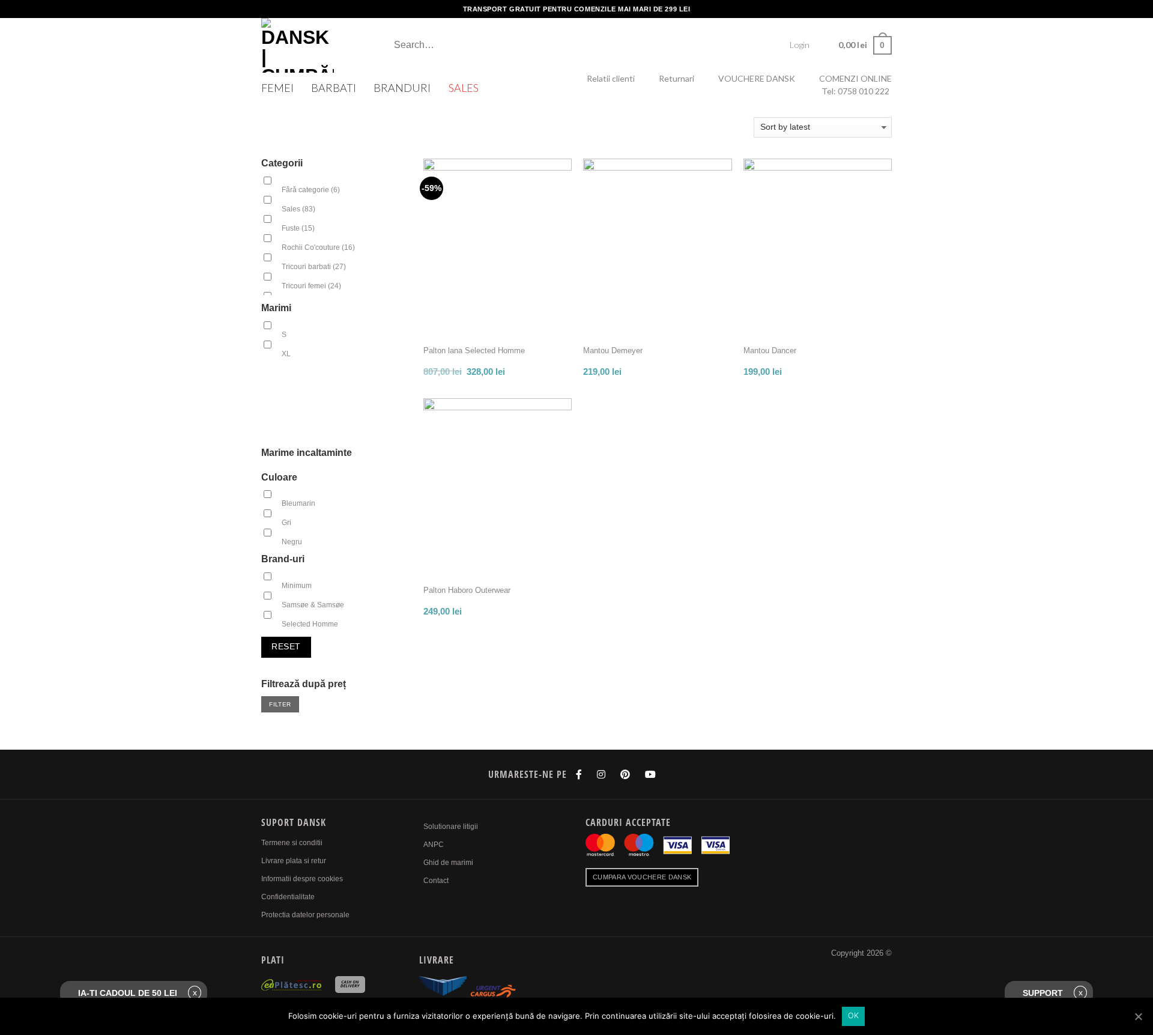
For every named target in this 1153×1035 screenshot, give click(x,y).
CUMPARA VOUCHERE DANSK (642, 877)
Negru (292, 542)
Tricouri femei (311, 286)
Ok (853, 1015)
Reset (285, 646)
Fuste (298, 228)
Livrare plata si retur (293, 861)
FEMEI (277, 87)
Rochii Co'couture (318, 247)
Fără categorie (311, 190)
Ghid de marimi (448, 862)
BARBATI (333, 87)
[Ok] (1138, 1016)
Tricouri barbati (314, 267)
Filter (280, 704)
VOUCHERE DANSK (756, 78)
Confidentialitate (288, 897)
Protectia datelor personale (305, 915)
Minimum (297, 585)
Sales (298, 209)
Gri (286, 522)
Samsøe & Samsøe (313, 605)
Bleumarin (298, 503)
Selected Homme (310, 624)
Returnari (676, 78)
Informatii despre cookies (302, 879)
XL (286, 354)
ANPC (433, 844)
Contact (436, 880)
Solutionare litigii (450, 826)
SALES (464, 87)
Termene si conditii (291, 843)
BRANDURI (402, 87)
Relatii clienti (611, 78)
